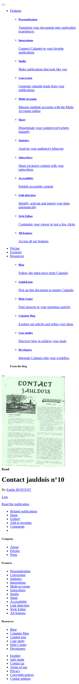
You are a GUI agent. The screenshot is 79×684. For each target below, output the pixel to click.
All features (17, 613)
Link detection (19, 605)
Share (14, 598)
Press (13, 554)
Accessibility (18, 601)
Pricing (15, 248)
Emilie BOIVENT (19, 490)
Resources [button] (17, 256)
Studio (14, 594)
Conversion (17, 575)
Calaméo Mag (19, 633)
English (15, 656)
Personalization (20, 571)
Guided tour (18, 637)
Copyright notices (22, 675)
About (14, 547)
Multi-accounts (20, 586)
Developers (17, 648)
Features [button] (15, 10)
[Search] (3, 375)
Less (5, 497)
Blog (13, 629)
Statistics (16, 579)
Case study (17, 641)
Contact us (17, 663)
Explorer (16, 252)
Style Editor (18, 609)
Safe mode (17, 659)
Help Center (18, 645)
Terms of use (18, 667)
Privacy (15, 671)
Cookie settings (20, 678)
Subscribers (17, 590)
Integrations (18, 582)
